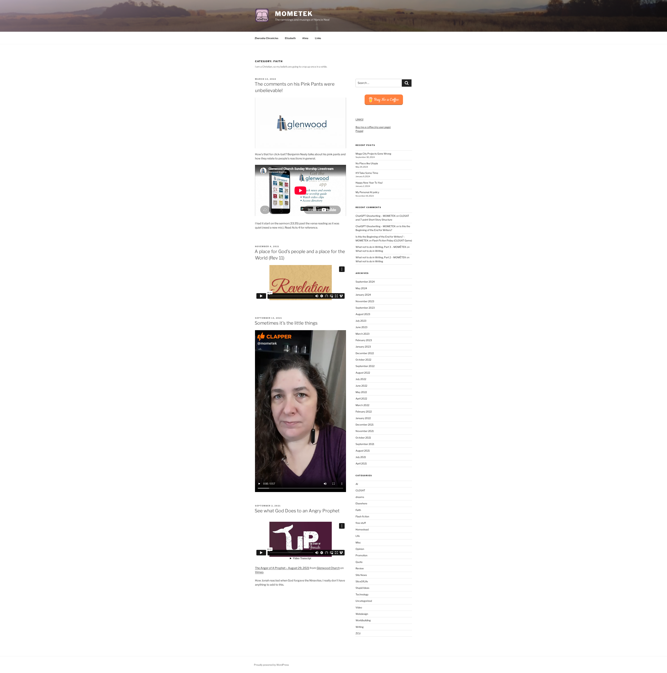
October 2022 (363, 359)
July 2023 (361, 320)
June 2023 (361, 327)
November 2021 (365, 431)
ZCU (358, 633)
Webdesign (362, 613)
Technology (362, 594)
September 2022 (365, 366)
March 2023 (362, 333)
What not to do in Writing (369, 250)
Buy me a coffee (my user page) (373, 127)
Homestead (362, 529)
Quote (359, 561)
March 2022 (362, 405)
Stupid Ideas (362, 587)
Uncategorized (364, 600)
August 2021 (363, 450)
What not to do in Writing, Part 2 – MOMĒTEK (381, 257)
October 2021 (363, 437)
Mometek (294, 14)
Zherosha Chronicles (266, 38)
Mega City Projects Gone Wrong (373, 153)
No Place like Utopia (367, 163)
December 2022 (365, 353)
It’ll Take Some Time (367, 172)
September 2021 (365, 444)
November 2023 (365, 301)
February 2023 (364, 340)
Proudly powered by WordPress (271, 664)
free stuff (361, 522)
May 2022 (361, 392)
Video (359, 607)
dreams (360, 497)
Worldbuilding (363, 620)
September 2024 (365, 281)
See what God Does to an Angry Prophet (297, 510)
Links (318, 38)
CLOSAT (360, 490)
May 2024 (361, 288)
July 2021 (361, 457)
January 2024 (363, 294)
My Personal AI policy (367, 192)
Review (360, 568)
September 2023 (365, 307)
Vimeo (259, 572)
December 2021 (365, 424)
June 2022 (361, 385)
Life (358, 535)
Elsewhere (361, 503)
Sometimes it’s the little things (286, 323)
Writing (360, 626)
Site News (361, 574)
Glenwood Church (328, 568)
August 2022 (363, 372)
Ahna (305, 38)
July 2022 (361, 379)
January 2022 (363, 418)
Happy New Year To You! (369, 182)
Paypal (359, 130)
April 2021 (361, 463)
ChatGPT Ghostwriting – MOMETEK (376, 215)
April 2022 (361, 398)
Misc (358, 542)
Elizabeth (290, 38)
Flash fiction (362, 516)
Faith (358, 510)
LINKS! (359, 119)
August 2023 (363, 314)
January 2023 (363, 346)
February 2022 (364, 411)
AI (357, 483)
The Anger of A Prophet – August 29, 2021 (282, 568)
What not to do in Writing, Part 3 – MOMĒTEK (381, 246)
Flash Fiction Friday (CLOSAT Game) (392, 240)
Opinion (360, 548)
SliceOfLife (362, 581)
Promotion (361, 555)
